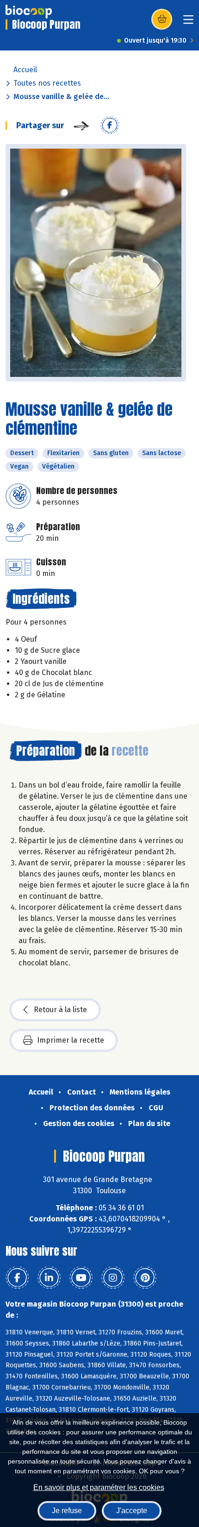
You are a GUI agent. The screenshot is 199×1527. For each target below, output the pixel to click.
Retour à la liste (60, 1009)
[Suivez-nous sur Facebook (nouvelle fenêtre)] (17, 1277)
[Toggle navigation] (188, 22)
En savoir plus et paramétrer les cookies (98, 1487)
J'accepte (131, 1510)
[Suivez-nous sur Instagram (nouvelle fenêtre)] (112, 1277)
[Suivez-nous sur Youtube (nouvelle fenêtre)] (81, 1277)
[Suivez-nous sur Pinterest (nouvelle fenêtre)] (144, 1277)
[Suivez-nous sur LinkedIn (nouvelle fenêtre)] (49, 1277)
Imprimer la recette (70, 1040)
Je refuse (67, 1510)
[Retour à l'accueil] (29, 12)
